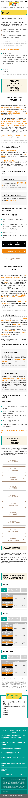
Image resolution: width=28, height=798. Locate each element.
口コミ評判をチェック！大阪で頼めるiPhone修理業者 (13, 743)
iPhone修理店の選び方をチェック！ (10, 753)
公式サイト (7, 600)
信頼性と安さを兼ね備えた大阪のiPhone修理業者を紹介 (12, 1)
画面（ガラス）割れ (10, 590)
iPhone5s (5, 714)
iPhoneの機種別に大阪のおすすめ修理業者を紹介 (13, 764)
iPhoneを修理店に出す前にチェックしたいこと (13, 758)
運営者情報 (4, 770)
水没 (17, 589)
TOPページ (9, 774)
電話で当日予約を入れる (14, 251)
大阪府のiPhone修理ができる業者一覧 (11, 748)
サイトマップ (18, 774)
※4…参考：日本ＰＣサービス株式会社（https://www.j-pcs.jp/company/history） (14, 142)
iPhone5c (5, 712)
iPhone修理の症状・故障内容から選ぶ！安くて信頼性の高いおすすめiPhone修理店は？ (13, 737)
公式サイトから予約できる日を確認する (14, 243)
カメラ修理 (23, 589)
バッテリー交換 (4, 590)
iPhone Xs (5, 710)
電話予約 (7, 597)
